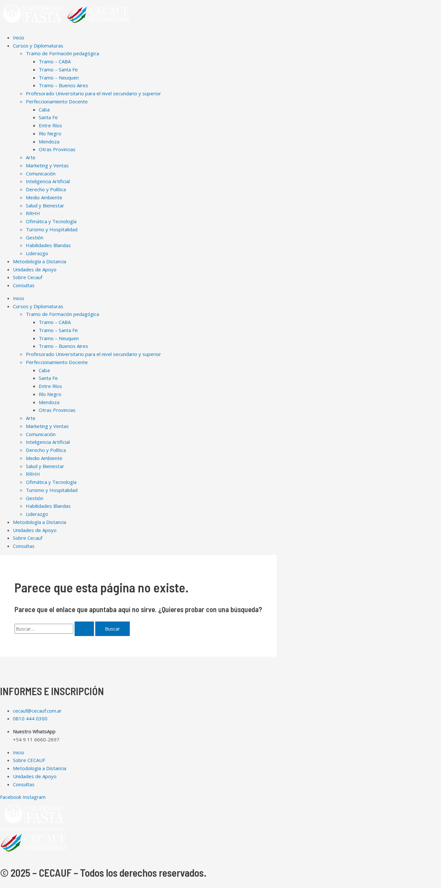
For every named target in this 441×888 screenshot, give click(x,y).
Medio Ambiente (44, 197)
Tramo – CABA (55, 61)
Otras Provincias (57, 149)
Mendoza (49, 141)
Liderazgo (37, 253)
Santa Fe (48, 117)
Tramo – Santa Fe (58, 69)
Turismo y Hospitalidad (51, 229)
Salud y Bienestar (45, 205)
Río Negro (50, 133)
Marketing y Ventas (47, 165)
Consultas (24, 285)
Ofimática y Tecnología (51, 221)
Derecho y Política (46, 189)
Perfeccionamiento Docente (57, 101)
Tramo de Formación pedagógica (62, 53)
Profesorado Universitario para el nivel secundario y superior (93, 93)
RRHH (33, 213)
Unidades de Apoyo (34, 269)
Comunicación (41, 173)
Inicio (18, 37)
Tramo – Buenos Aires (63, 85)
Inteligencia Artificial (48, 181)
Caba (44, 109)
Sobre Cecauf (27, 277)
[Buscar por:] (55, 628)
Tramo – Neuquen (59, 77)
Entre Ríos (50, 125)
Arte (31, 157)
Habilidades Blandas (48, 245)
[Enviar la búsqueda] (84, 629)
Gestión (34, 237)
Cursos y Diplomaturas (38, 45)
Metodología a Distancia (39, 261)
